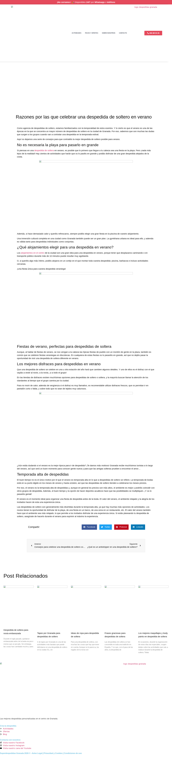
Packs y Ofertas (91, 33)
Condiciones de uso (73, 753)
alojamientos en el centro (32, 253)
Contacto (123, 33)
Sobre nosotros (108, 33)
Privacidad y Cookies (53, 753)
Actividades (76, 33)
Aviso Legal (37, 753)
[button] (89, 527)
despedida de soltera (44, 150)
